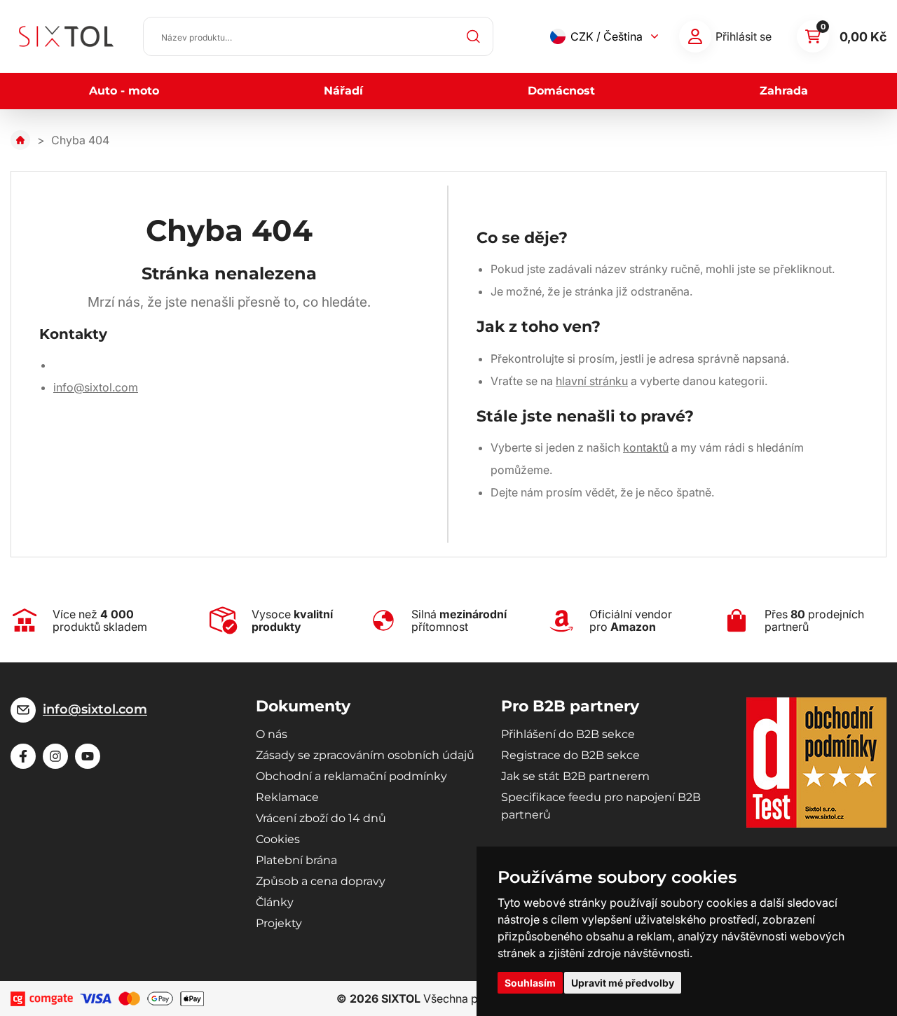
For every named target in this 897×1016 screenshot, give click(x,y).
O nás (271, 734)
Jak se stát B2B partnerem (575, 776)
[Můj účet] (695, 36)
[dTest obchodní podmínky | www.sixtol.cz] (816, 762)
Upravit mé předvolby (622, 983)
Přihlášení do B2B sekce (568, 734)
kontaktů (646, 447)
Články (275, 902)
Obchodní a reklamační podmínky (351, 776)
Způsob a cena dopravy (320, 881)
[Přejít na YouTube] (87, 756)
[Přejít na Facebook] (23, 756)
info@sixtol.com (95, 387)
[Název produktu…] (318, 36)
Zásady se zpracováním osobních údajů (365, 755)
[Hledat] (474, 36)
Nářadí (343, 90)
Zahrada (784, 90)
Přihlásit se (743, 36)
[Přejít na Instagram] (55, 756)
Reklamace (287, 797)
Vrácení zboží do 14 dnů (321, 818)
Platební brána (296, 860)
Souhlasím (530, 983)
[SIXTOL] (66, 36)
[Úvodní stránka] (20, 140)
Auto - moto (124, 90)
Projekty (279, 923)
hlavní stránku (592, 381)
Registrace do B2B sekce (570, 755)
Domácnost (561, 90)
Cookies (278, 839)
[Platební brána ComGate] (42, 998)
